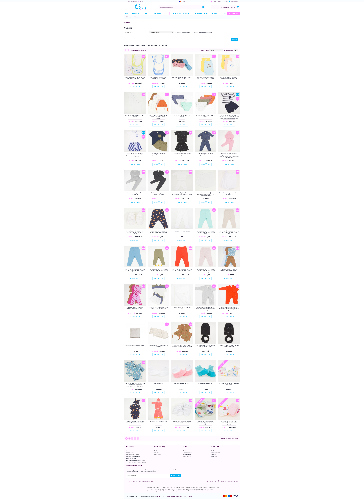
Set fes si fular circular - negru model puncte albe (205, 345)
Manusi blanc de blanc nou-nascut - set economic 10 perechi (135, 232)
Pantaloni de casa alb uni (182, 231)
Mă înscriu (176, 475)
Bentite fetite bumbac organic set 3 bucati (182, 78)
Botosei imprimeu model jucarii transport (229, 384)
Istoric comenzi (215, 452)
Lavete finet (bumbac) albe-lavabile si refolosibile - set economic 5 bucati (205, 194)
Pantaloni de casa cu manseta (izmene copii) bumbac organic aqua (205, 232)
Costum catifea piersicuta (158, 421)
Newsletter (214, 456)
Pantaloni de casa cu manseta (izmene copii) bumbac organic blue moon (135, 270)
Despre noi (129, 451)
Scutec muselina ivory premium (135, 345)
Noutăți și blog (187, 454)
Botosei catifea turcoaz (205, 383)
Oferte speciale (187, 456)
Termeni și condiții (131, 458)
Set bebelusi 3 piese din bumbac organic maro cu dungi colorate (182, 346)
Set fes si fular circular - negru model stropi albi (229, 345)
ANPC (164, 496)
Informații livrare (130, 452)
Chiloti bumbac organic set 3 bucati (182, 116)
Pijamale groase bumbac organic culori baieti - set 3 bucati (229, 270)
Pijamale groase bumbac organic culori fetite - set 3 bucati (135, 308)
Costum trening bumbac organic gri (135, 193)
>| (137, 438)
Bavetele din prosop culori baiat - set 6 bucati (158, 78)
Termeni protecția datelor (132, 454)
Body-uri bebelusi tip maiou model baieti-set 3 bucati (205, 78)
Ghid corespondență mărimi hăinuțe (135, 460)
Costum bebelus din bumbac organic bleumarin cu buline (135, 422)
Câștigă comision (187, 452)
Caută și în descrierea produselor (203, 32)
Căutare (136, 17)
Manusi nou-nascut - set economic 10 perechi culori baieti (205, 423)
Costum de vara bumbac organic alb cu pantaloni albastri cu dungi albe (135, 155)
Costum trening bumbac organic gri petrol (158, 193)
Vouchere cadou (187, 451)
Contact (156, 451)
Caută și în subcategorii (183, 32)
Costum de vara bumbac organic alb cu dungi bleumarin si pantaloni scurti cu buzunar (229, 117)
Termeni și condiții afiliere (133, 456)
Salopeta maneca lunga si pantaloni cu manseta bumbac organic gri (205, 308)
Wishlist (213, 454)
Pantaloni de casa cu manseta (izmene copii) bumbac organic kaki (158, 270)
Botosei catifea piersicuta (182, 383)
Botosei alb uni (158, 383)
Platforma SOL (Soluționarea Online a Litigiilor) (179, 496)
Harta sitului (157, 454)
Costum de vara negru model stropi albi (182, 154)
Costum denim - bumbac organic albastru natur (205, 154)
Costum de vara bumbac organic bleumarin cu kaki (158, 154)
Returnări (156, 452)
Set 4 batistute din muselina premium (158, 345)
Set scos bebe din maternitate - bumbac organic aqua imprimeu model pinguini (135, 385)
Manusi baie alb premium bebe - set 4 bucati (229, 193)
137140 (159, 496)
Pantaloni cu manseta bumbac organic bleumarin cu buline (158, 231)
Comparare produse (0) (139, 50)
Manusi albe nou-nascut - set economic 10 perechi (182, 422)
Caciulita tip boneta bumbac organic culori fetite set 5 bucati (158, 117)
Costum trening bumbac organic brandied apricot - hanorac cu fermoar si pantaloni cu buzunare (229, 155)
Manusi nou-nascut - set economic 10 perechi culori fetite (229, 423)
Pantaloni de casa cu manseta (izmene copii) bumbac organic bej (229, 232)
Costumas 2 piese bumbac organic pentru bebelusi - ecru (182, 193)
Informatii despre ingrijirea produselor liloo (137, 462)
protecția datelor (212, 491)
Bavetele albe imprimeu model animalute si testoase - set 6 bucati (135, 79)
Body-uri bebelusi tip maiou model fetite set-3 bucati (229, 78)
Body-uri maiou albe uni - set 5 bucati (135, 116)
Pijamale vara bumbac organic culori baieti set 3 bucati (158, 307)
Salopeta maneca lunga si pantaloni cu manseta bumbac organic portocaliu (229, 308)
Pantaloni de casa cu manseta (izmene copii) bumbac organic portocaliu (182, 270)
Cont (212, 451)
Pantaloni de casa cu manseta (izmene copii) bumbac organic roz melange (205, 270)
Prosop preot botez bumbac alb (182, 307)
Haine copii (129, 17)
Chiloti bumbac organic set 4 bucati (205, 116)
